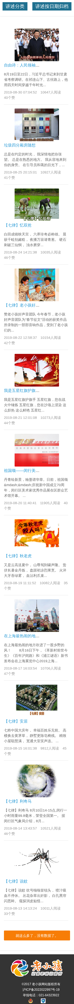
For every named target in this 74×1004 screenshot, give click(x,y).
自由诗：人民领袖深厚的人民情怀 (33, 65)
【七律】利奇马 (18, 801)
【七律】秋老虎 (18, 556)
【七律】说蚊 (16, 881)
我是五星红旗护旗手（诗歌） (29, 390)
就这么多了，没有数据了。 (37, 936)
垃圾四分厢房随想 (20, 145)
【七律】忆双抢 (18, 225)
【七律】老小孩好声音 (23, 305)
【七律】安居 (16, 721)
